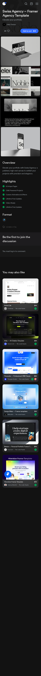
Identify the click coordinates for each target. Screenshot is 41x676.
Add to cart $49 (29, 31)
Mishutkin (10, 414)
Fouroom (10, 449)
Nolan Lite (7, 305)
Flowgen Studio (12, 379)
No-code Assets (20, 308)
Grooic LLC (11, 344)
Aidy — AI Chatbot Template (14, 341)
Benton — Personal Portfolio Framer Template (18, 446)
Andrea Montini (12, 485)
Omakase (10, 308)
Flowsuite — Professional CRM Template (18, 376)
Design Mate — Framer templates (15, 411)
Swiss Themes (11, 24)
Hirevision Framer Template (13, 482)
